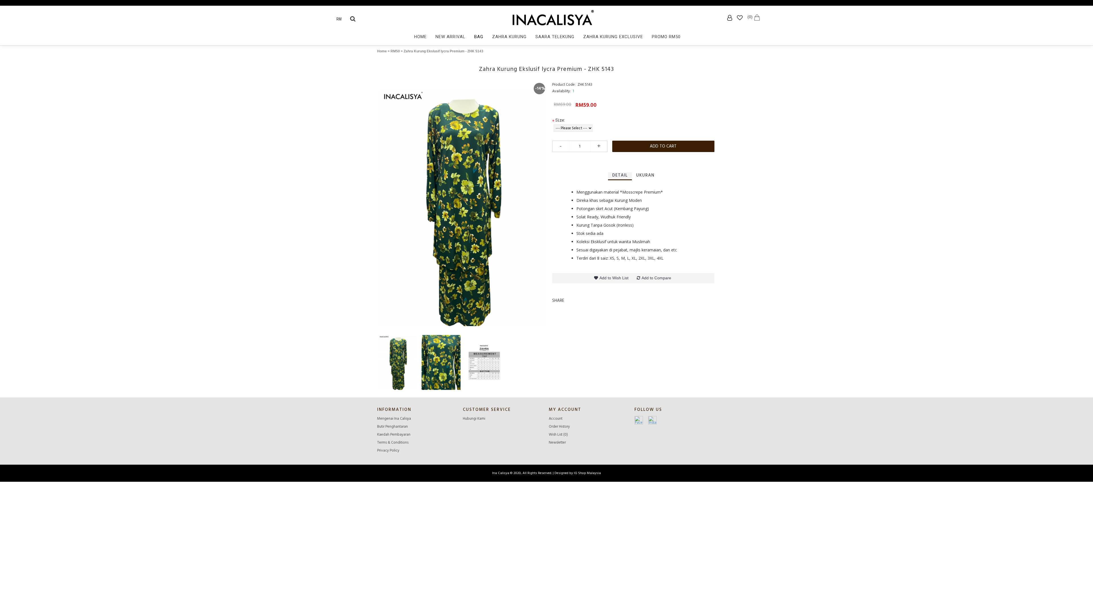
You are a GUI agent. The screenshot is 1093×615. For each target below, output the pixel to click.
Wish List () (558, 434)
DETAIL (620, 175)
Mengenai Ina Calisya (394, 418)
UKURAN (645, 175)
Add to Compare (656, 278)
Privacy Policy (388, 450)
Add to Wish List (613, 278)
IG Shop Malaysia (587, 473)
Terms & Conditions (392, 442)
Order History (559, 426)
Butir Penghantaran (392, 426)
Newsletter (557, 442)
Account (555, 418)
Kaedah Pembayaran (393, 434)
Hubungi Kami (474, 418)
